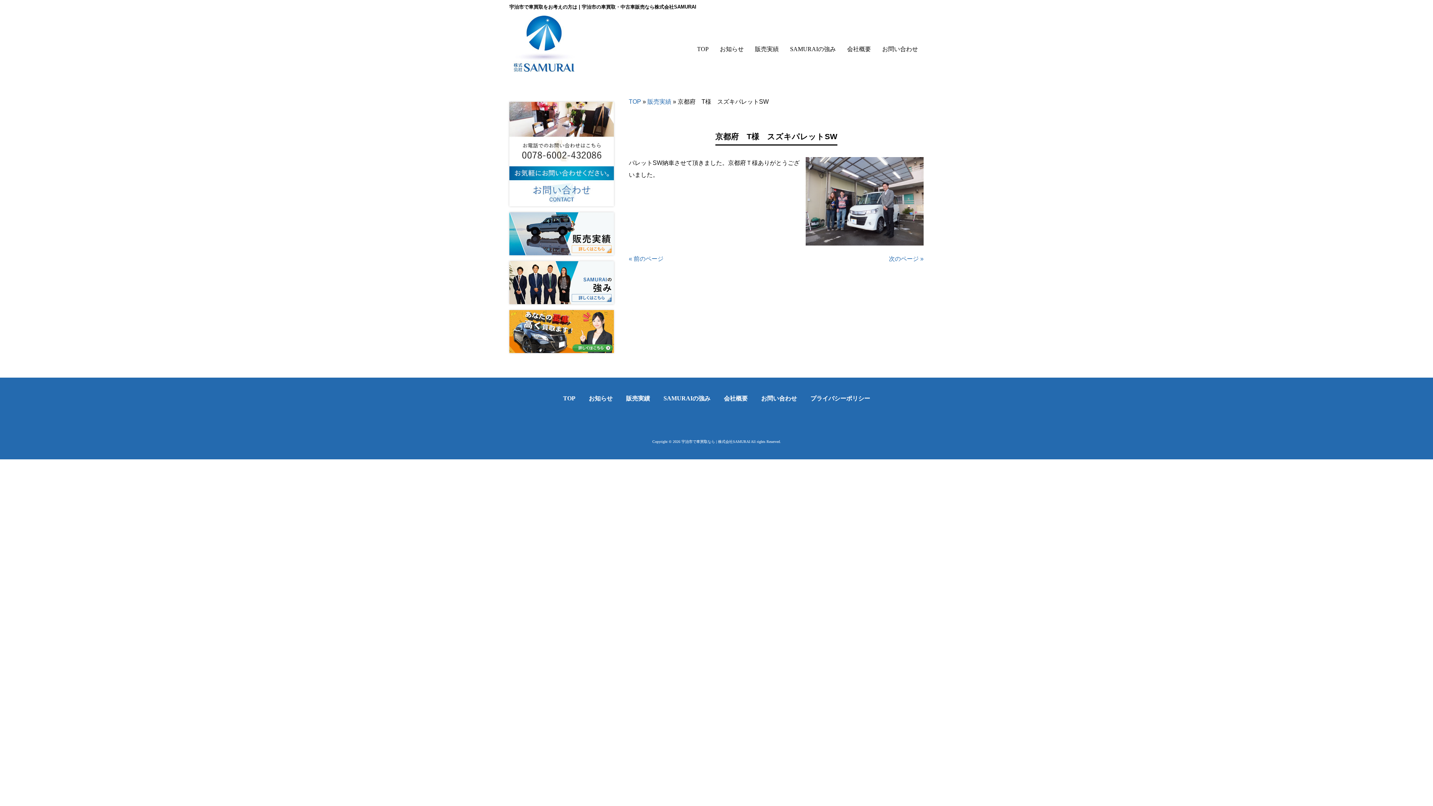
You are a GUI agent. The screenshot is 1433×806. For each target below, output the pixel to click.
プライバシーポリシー (840, 398)
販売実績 (659, 102)
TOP (635, 102)
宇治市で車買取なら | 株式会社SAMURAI (715, 442)
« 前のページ (646, 259)
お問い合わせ (779, 398)
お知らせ (601, 398)
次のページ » (906, 259)
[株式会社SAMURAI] (544, 67)
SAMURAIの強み (687, 398)
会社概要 (736, 398)
